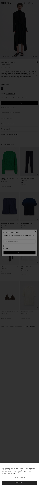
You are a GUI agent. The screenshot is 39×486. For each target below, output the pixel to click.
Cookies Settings (19, 477)
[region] (19, 474)
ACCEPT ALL (19, 483)
